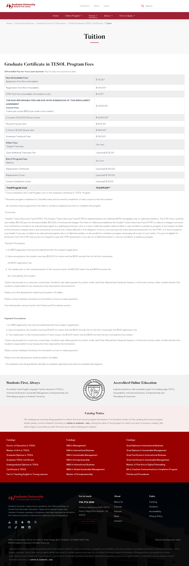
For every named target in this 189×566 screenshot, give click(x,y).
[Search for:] (162, 6)
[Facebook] (29, 522)
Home (9, 23)
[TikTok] (16, 527)
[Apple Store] (22, 522)
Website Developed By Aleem (168, 540)
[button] (88, 521)
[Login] (9, 522)
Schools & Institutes (24, 23)
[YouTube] (23, 527)
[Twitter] (35, 522)
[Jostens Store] (16, 522)
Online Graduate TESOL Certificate (86, 23)
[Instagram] (9, 527)
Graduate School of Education (51, 23)
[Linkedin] (29, 527)
